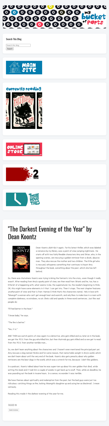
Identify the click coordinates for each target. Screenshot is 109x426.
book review (13, 410)
